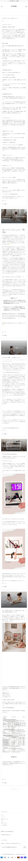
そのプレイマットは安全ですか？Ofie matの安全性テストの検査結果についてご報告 (14, 601)
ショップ (3, 817)
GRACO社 (9, 282)
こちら (3, 428)
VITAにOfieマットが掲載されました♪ (13, 349)
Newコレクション (4, 819)
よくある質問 (3, 825)
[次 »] (17, 789)
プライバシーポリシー (10, 18)
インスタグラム (6, 315)
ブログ (2, 821)
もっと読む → (5, 335)
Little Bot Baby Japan (7, 854)
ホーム (2, 815)
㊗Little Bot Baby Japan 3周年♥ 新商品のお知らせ (14, 217)
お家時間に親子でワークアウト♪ (13, 446)
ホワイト (21, 270)
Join (25, 847)
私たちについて (4, 823)
